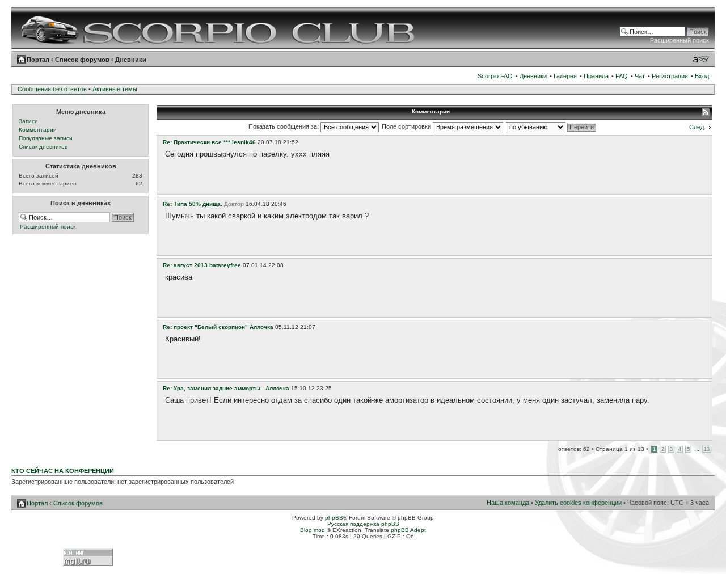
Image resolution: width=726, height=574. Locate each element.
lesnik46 (244, 142)
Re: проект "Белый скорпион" (205, 327)
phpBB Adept (408, 530)
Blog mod (312, 530)
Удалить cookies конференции (578, 502)
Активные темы (114, 89)
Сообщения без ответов (52, 89)
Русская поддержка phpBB (363, 524)
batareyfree (225, 265)
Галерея (565, 76)
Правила (596, 76)
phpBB (334, 517)
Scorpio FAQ (495, 76)
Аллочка (261, 327)
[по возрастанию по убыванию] (551, 126)
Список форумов (82, 59)
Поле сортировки (407, 126)
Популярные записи (46, 138)
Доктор (234, 204)
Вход (702, 76)
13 (707, 449)
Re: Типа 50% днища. (192, 204)
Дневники (130, 59)
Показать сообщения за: (284, 126)
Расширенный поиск (679, 40)
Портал (38, 59)
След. (697, 127)
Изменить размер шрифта (701, 59)
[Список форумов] (219, 28)
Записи (28, 121)
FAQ (621, 76)
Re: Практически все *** (196, 142)
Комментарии (38, 129)
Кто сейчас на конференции (62, 470)
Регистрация (670, 76)
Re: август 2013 (185, 265)
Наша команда (508, 502)
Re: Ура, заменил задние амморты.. (213, 388)
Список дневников (43, 147)
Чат (640, 76)
